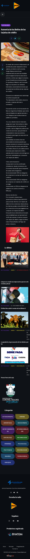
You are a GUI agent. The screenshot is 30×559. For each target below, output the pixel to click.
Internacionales (22, 430)
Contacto (15, 549)
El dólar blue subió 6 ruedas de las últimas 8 (13, 308)
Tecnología (22, 456)
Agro (22, 416)
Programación (20, 546)
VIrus (8, 462)
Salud (8, 456)
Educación (22, 423)
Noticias (11, 546)
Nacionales (22, 437)
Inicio (4, 546)
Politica (8, 450)
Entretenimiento (8, 430)
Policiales (22, 443)
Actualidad (8, 416)
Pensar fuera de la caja (7, 377)
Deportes (8, 423)
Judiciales (8, 437)
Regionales (22, 450)
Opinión (7, 443)
